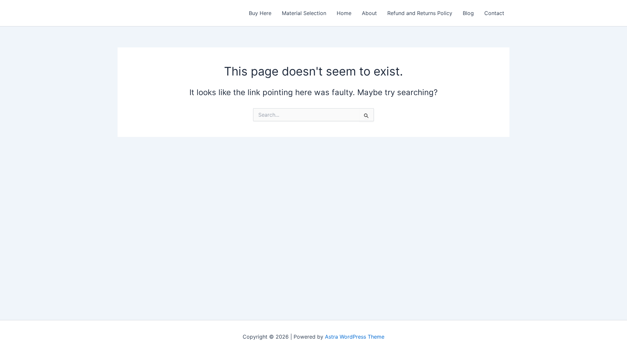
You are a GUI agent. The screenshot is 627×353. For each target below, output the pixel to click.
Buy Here (260, 13)
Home (344, 13)
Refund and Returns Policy (419, 13)
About (369, 13)
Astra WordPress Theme (354, 336)
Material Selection (304, 13)
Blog (468, 13)
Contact (494, 13)
